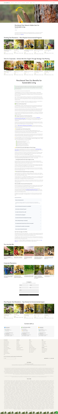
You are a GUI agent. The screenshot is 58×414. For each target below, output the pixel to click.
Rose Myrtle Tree (41, 401)
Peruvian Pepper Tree (25, 399)
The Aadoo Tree (35, 405)
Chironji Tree (36, 385)
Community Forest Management (7, 348)
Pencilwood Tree (13, 399)
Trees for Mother (15, 50)
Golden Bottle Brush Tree (34, 389)
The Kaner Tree (7, 406)
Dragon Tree (17, 387)
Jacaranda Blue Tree (16, 393)
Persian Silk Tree (21, 399)
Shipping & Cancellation (31, 347)
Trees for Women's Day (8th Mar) (47, 50)
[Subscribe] (15, 358)
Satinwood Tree (43, 402)
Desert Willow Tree (50, 386)
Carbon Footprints (44, 341)
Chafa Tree (27, 384)
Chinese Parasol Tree (16, 385)
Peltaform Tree (5, 399)
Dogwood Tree (13, 387)
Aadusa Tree (12, 380)
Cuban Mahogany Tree (22, 386)
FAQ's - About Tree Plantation (32, 349)
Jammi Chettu (26, 393)
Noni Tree (26, 398)
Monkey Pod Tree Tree (8, 397)
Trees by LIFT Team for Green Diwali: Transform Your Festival (7, 71)
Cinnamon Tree (47, 385)
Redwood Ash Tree (11, 401)
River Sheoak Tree (27, 401)
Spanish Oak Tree (27, 404)
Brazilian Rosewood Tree (16, 383)
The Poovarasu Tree (23, 406)
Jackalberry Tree (20, 393)
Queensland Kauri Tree (30, 400)
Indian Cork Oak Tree (38, 391)
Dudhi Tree (27, 387)
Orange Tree (49, 398)
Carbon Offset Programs (6, 347)
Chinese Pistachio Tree (20, 385)
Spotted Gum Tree (34, 404)
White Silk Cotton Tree (6, 408)
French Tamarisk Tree (51, 388)
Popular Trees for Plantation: (7, 380)
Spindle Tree (30, 404)
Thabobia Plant (31, 405)
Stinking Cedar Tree (48, 404)
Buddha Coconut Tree (30, 383)
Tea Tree (16, 405)
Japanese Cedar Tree (42, 393)
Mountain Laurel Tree (39, 397)
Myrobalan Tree (50, 397)
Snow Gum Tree (39, 403)
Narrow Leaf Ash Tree (11, 398)
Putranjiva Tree (20, 400)
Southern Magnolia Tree (14, 404)
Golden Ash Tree (29, 389)
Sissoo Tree (25, 403)
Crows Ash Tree (13, 386)
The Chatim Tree (43, 405)
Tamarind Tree (13, 405)
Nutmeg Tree (44, 398)
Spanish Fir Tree (23, 404)
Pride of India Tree (8, 400)
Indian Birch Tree (18, 391)
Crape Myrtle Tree (9, 386)
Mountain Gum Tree (34, 397)
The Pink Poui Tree (18, 406)
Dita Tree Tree (6, 387)
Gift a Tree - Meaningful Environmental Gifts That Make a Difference (8, 258)
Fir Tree (30, 388)
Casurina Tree (10, 384)
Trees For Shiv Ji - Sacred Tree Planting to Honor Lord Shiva (18, 257)
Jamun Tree (30, 393)
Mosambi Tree (16, 397)
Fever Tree (26, 388)
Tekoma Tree (25, 405)
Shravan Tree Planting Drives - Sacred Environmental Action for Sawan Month (44, 369)
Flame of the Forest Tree (41, 388)
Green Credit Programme (44, 348)
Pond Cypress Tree (50, 399)
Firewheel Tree (33, 388)
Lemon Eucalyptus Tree (36, 395)
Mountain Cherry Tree (25, 397)
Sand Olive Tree (16, 402)
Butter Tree (50, 383)
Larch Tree (12, 395)
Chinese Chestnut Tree (7, 385)
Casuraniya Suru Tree (6, 384)
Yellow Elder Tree (43, 408)
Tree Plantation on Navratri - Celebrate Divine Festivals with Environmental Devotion (38, 258)
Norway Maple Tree (36, 398)
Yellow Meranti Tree (47, 408)
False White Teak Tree (22, 388)
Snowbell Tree (43, 403)
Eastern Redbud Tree (39, 387)
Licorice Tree (52, 395)
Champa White (30, 384)
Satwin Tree (46, 402)
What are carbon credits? (44, 349)
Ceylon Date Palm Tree (14, 384)
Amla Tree (40, 380)
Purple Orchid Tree (16, 400)
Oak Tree (47, 398)
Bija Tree (21, 382)
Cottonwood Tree (5, 386)
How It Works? (18, 346)
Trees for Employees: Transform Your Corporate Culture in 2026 (49, 71)
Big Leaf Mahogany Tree (17, 382)
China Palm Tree (48, 384)
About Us (30, 342)
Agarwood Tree (27, 380)
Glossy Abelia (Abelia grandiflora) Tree (20, 389)
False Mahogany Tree (9, 388)
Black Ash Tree (29, 382)
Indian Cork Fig (33, 391)
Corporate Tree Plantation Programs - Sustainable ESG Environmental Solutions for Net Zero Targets (38, 277)
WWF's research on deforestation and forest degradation (25, 125)
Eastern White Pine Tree (43, 387)
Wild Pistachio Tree (27, 408)
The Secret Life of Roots (27, 406)
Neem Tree (23, 398)
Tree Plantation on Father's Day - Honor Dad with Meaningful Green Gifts (13, 371)
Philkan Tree (34, 399)
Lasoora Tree (15, 395)
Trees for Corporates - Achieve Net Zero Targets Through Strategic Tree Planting (8, 276)
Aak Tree (14, 380)
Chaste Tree (40, 384)
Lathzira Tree (18, 395)
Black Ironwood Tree (34, 382)
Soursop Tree (5, 404)
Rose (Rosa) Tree (37, 401)
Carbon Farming (5, 346)
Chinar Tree (52, 384)
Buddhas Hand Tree (35, 383)
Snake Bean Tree (32, 403)
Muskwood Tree (46, 397)
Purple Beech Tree (12, 400)
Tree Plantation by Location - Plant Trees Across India (49, 276)
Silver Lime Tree (15, 403)
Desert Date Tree (40, 386)
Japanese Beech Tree (37, 393)
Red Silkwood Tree (7, 401)
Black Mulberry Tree (38, 382)
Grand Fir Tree (52, 389)
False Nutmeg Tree (13, 388)
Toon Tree (44, 406)
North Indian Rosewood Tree (30, 398)
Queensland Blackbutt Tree (24, 400)
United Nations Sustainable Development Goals (32, 189)
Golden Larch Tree (43, 389)
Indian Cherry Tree (26, 391)
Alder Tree (34, 380)
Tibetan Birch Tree (37, 406)
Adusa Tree (19, 380)
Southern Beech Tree (9, 404)
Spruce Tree (38, 404)
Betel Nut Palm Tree (8, 382)
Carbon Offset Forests (6, 341)
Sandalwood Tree (24, 402)
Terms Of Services (31, 346)
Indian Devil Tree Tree (51, 391)
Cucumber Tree (26, 386)
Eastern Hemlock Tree (34, 387)
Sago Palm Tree (7, 402)
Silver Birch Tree (8, 403)
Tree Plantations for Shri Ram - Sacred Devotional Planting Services (28, 258)
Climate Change (43, 342)
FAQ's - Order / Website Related (32, 348)
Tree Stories (43, 347)
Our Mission (30, 341)
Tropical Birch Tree (51, 406)
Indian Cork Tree (42, 391)
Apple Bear (51, 380)
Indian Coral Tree (30, 391)
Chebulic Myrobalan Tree (44, 384)
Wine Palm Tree (35, 408)
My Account (17, 341)
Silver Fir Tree (12, 403)
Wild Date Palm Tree (19, 408)
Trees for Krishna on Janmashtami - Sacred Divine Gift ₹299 (48, 314)
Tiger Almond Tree (41, 406)
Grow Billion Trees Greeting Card (19, 349)
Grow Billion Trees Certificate (19, 347)
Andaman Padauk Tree (44, 380)
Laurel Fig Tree (24, 395)
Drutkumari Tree (23, 387)
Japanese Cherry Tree (47, 393)
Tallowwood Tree (6, 405)
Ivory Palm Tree (11, 393)
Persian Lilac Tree (17, 399)
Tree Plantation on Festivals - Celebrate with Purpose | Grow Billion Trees (28, 371)
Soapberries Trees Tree (51, 403)
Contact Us (17, 342)
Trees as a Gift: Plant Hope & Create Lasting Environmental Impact (28, 50)
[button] (12, 2)
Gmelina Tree (26, 389)
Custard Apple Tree (34, 386)
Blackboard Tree (50, 382)
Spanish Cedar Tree (19, 404)
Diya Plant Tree (10, 387)
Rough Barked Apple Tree (45, 401)
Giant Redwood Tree (9, 389)
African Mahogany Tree (23, 380)
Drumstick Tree (20, 387)
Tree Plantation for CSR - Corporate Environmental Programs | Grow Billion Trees (18, 276)
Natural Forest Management (7, 353)
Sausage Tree (49, 402)
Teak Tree (18, 405)
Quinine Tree (46, 400)
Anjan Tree (48, 380)
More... (4, 354)
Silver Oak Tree (19, 403)
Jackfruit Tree (23, 393)
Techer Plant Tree (21, 405)
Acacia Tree (17, 380)
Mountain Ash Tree (20, 397)
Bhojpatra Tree (12, 382)
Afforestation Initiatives (6, 342)
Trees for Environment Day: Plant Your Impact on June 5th (28, 71)
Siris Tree (22, 403)
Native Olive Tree (20, 398)
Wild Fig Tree (23, 408)
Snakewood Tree (36, 403)
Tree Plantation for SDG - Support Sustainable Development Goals (29, 276)
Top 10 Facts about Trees (44, 346)
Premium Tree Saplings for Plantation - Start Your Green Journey (29, 369)
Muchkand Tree (43, 397)
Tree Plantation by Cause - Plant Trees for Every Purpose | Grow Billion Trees (48, 258)
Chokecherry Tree (39, 385)
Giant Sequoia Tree (14, 389)
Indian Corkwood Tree (47, 391)
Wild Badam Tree (15, 408)
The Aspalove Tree (39, 405)
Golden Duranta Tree (39, 389)
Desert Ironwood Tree (45, 386)
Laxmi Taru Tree (31, 395)
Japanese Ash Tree (33, 393)
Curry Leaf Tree (29, 386)
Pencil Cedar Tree (9, 399)
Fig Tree (28, 388)
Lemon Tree (40, 395)
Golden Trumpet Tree (48, 389)
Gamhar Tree (5, 389)
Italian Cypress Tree (8, 393)
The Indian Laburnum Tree (48, 405)
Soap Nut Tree (46, 403)
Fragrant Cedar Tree (47, 388)
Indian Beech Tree (14, 391)
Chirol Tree (33, 385)
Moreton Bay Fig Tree (13, 397)
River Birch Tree (18, 401)
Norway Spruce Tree (40, 398)
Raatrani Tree (49, 400)
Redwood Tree (15, 401)
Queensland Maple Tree (35, 400)
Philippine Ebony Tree (30, 399)
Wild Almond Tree (11, 408)
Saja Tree (11, 402)
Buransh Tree (38, 383)
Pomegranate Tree (46, 399)
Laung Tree (21, 395)
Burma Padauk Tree (42, 383)
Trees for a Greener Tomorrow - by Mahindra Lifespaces (18, 71)
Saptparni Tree (39, 402)
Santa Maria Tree (28, 402)
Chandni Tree (34, 384)
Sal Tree (13, 402)
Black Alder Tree (26, 382)
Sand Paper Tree (20, 402)
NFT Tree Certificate (18, 348)
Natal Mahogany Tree (16, 398)
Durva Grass (30, 387)
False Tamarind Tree (18, 388)
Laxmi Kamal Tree (28, 395)
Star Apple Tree (40, 404)
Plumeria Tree (42, 399)
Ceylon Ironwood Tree (19, 384)
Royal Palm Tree (50, 401)
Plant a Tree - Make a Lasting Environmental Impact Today (17, 369)
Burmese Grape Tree (47, 383)
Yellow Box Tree (39, 408)
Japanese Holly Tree (51, 393)
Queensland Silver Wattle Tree (41, 400)
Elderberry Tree (52, 387)
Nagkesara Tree (7, 398)
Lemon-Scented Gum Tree (44, 395)
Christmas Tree (43, 385)
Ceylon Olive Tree (24, 384)
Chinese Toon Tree (29, 385)
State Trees (44, 404)
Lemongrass (49, 395)
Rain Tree (52, 400)
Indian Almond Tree (6, 391)
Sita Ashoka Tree (28, 403)
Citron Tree (50, 385)
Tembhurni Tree (28, 405)
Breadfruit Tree (21, 383)
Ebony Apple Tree (48, 387)
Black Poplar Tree (42, 382)
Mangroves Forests (6, 349)
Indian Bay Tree (10, 391)
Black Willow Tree (46, 382)
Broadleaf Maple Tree (25, 383)
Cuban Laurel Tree (17, 386)
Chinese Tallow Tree (25, 385)
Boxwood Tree (12, 383)
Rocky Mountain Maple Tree (32, 401)
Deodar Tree (37, 386)
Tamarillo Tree (9, 405)
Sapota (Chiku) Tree (35, 402)
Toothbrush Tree (47, 406)
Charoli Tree (37, 384)
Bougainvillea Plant (8, 383)
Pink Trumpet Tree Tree (38, 399)
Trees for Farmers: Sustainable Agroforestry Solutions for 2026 (38, 71)
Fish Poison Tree (37, 388)
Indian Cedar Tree (22, 391)
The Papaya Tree (14, 406)
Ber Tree (5, 382)
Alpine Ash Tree (37, 380)
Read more (22, 34)
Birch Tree (23, 382)
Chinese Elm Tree (11, 385)
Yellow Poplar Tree (52, 408)
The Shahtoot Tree (32, 406)
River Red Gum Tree (23, 401)
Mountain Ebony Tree (30, 397)
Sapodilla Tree (31, 402)
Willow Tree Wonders (31, 408)
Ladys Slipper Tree (9, 395)
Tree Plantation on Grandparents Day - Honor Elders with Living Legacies (43, 371)
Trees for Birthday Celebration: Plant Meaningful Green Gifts (7, 50)
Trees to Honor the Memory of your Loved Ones (38, 50)
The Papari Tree (10, 406)
